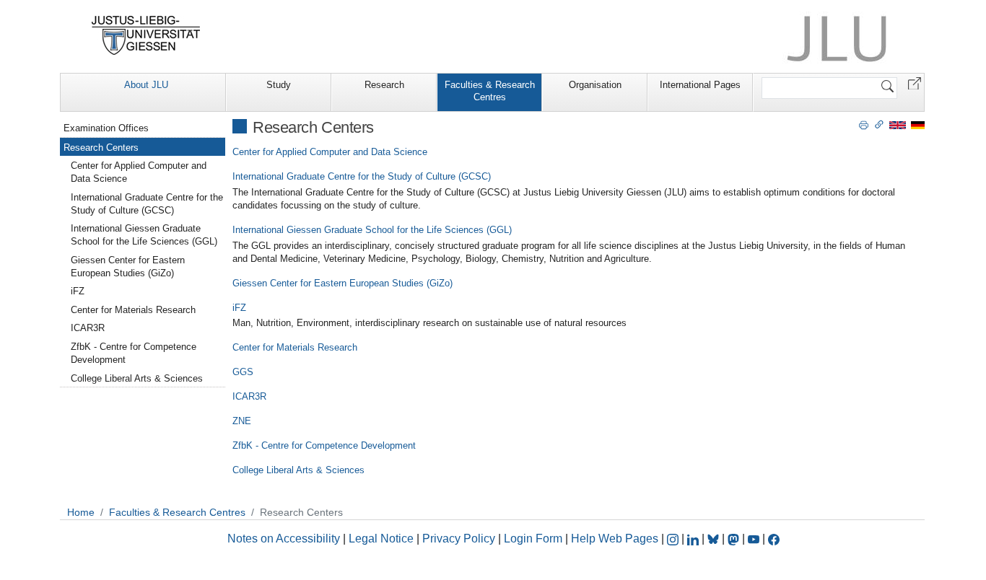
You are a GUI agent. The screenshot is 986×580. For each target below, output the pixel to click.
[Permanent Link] (879, 124)
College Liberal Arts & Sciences (298, 470)
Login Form (533, 538)
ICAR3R (249, 396)
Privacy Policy (458, 538)
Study (278, 84)
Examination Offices (106, 128)
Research (384, 84)
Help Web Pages (614, 538)
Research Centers (101, 147)
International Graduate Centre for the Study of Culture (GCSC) (361, 176)
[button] (914, 82)
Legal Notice (381, 538)
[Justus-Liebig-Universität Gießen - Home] (146, 35)
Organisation (595, 84)
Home (81, 512)
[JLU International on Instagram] (674, 538)
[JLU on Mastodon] (735, 538)
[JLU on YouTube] (755, 538)
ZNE (241, 421)
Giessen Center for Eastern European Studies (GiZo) (342, 283)
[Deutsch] (918, 124)
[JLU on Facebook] (774, 538)
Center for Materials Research (294, 347)
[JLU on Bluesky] (714, 538)
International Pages (700, 84)
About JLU (146, 84)
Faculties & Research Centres (490, 90)
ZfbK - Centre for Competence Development (324, 445)
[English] (897, 124)
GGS (242, 371)
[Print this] (863, 124)
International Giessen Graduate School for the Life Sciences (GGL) (372, 229)
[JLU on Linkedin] (694, 538)
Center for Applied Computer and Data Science (329, 151)
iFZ (239, 307)
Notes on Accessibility (285, 538)
